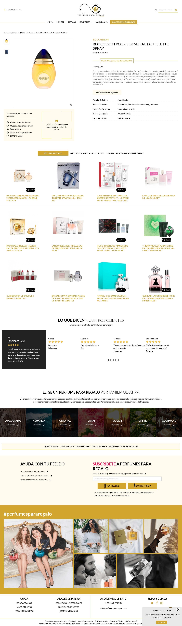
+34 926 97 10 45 (114, 603)
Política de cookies (101, 621)
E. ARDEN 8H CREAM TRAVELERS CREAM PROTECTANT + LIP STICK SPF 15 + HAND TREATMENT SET (113, 198)
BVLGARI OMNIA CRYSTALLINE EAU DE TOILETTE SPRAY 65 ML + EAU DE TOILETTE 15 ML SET (68, 298)
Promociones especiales (69, 603)
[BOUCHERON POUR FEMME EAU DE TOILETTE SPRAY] (71, 105)
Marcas (72, 22)
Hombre (60, 22)
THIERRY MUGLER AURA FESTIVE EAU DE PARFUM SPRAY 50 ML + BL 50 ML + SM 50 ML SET (158, 248)
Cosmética (85, 22)
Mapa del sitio (24, 607)
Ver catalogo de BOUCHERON (116, 60)
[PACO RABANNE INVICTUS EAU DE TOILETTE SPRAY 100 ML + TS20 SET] (68, 175)
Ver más (11, 424)
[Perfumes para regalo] (91, 10)
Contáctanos (24, 603)
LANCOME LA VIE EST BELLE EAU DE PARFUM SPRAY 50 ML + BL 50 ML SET (67, 248)
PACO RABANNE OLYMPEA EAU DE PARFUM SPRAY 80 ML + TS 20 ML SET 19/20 (22, 198)
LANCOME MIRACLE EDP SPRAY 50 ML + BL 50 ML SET (158, 196)
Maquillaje (101, 22)
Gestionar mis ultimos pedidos (33, 471)
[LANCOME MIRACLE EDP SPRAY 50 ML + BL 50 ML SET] (159, 175)
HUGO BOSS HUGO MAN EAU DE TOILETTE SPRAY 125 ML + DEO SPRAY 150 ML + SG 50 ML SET (112, 248)
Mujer (50, 22)
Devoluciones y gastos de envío (56, 621)
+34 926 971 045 (14, 9)
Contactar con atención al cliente (35, 476)
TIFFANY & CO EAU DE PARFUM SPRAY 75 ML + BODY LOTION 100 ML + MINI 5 (113, 298)
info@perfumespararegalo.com (113, 608)
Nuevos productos (68, 607)
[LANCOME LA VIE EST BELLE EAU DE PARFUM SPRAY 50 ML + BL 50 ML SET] (68, 225)
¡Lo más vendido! (69, 611)
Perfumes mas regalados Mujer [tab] (87, 153)
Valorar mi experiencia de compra (34, 480)
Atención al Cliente (116, 621)
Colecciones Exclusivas (123, 22)
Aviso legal (72, 621)
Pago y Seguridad (24, 611)
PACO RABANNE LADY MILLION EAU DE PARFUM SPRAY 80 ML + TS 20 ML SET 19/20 (22, 248)
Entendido (161, 622)
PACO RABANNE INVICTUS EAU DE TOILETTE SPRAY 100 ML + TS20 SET (68, 198)
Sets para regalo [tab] (53, 153)
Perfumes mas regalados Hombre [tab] (124, 153)
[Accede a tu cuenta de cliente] (156, 10)
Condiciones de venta (85, 621)
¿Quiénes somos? (131, 621)
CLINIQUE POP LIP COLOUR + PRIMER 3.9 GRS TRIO (20, 297)
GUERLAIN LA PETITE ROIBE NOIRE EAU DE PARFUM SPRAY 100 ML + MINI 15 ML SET (158, 298)
